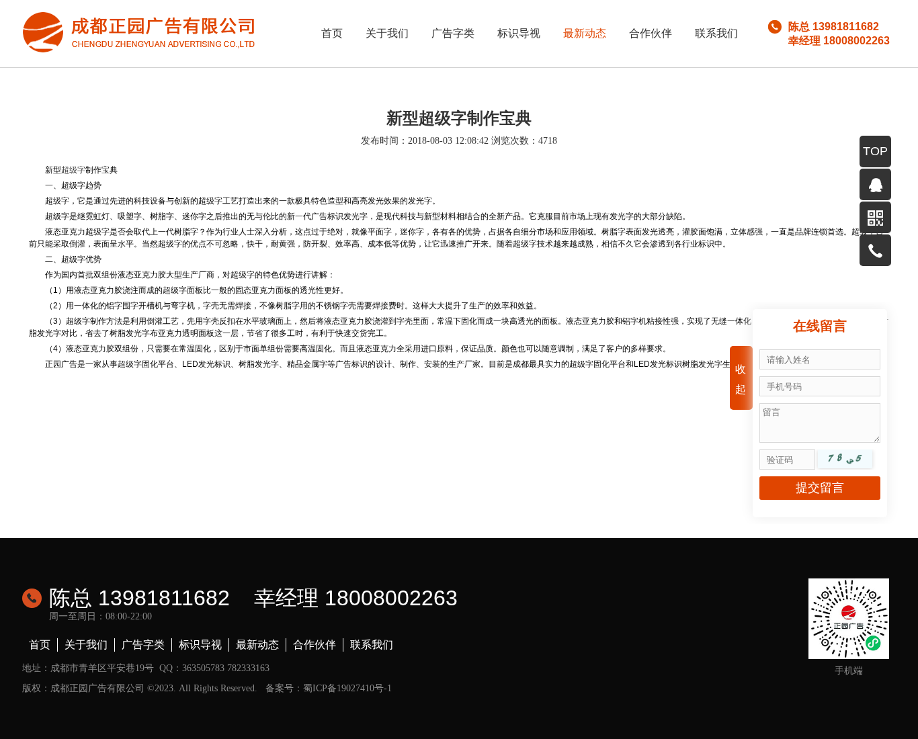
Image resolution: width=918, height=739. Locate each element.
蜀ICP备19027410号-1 (347, 688)
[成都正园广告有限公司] (139, 31)
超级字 (73, 170)
